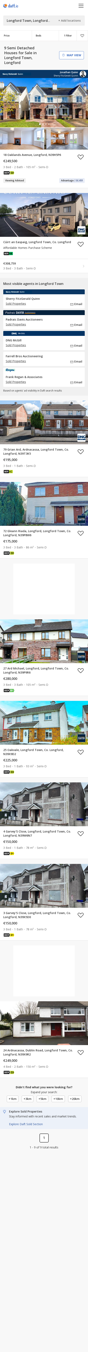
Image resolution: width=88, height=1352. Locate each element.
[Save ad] (81, 157)
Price (7, 35)
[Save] (82, 36)
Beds (38, 35)
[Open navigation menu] (81, 5)
